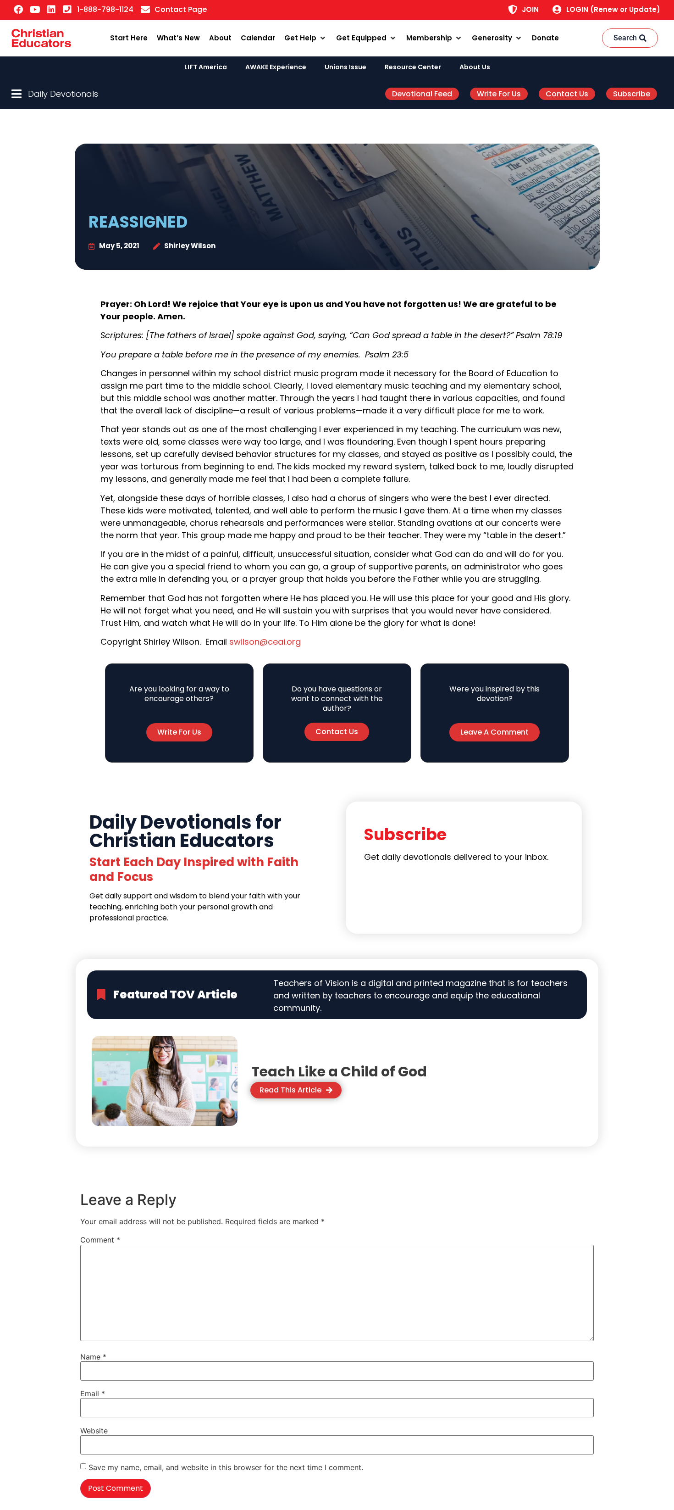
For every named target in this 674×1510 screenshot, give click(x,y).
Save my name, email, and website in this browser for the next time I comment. (225, 1467)
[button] (305, 38)
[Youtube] (34, 9)
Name (93, 1356)
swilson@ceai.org (265, 641)
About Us (474, 67)
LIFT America (205, 67)
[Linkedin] (51, 9)
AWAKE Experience (275, 67)
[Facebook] (18, 9)
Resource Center (413, 67)
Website (94, 1430)
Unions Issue (345, 67)
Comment (100, 1239)
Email (92, 1393)
